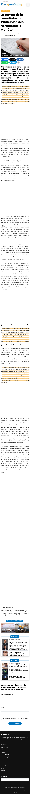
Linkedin (3, 770)
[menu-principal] (28, 4)
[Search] (27, 779)
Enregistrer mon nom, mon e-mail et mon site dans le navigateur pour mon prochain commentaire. (15, 719)
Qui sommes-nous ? (6, 750)
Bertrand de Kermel (8, 607)
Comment (3, 700)
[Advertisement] (15, 121)
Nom (2, 707)
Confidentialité (7, 789)
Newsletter (4, 752)
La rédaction (4, 747)
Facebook (3, 766)
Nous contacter (5, 754)
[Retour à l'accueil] (12, 4)
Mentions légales (5, 757)
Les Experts (5, 11)
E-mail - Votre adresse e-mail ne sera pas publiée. (12, 713)
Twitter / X (3, 768)
